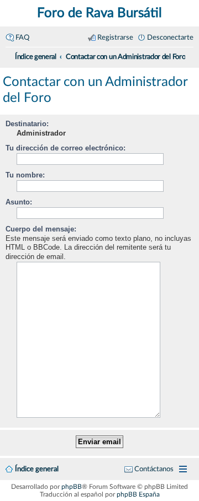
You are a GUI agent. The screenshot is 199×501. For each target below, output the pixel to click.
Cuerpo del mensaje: (41, 229)
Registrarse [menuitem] (115, 37)
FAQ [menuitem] (22, 37)
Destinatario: (27, 124)
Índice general (37, 469)
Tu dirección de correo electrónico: (65, 148)
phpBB (71, 486)
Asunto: (19, 202)
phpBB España (138, 494)
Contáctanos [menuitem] (154, 469)
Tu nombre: (25, 175)
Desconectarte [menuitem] (170, 37)
